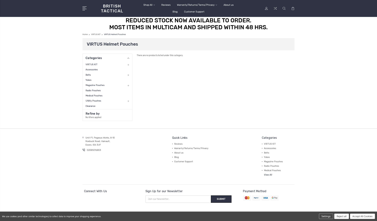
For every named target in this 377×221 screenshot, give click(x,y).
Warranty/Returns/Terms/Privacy (196, 5)
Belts (88, 75)
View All (268, 174)
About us (229, 5)
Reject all (342, 216)
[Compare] (275, 10)
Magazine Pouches (95, 85)
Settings (326, 216)
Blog (175, 11)
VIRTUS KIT (91, 64)
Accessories (92, 69)
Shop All (147, 5)
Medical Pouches (94, 95)
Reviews (166, 5)
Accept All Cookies (362, 216)
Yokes (88, 80)
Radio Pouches (93, 90)
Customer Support (194, 11)
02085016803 (94, 150)
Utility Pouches (93, 100)
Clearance (90, 106)
